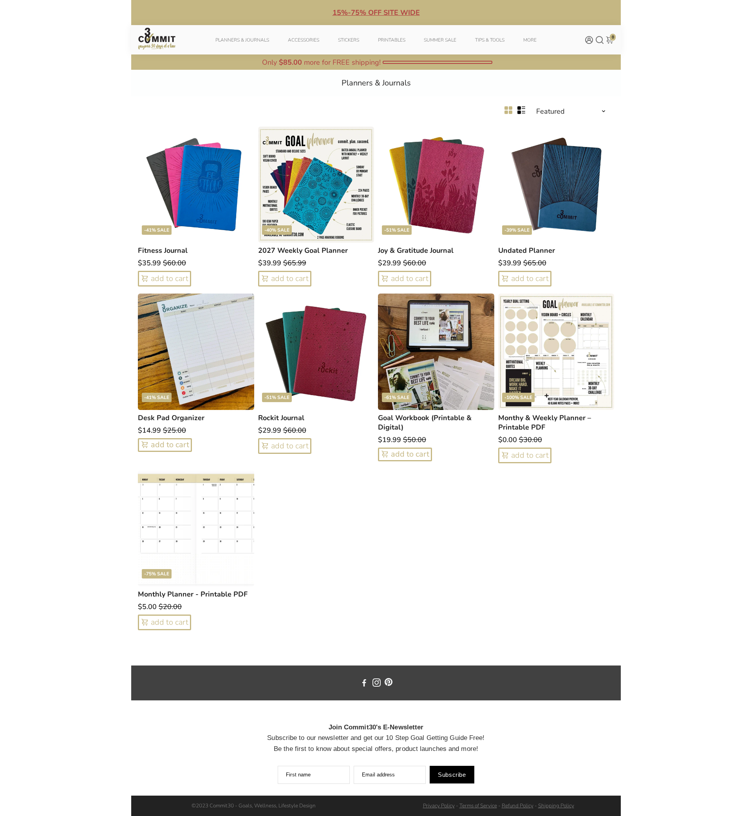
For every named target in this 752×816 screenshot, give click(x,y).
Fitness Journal (163, 250)
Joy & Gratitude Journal (416, 250)
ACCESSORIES (303, 40)
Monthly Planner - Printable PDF (193, 594)
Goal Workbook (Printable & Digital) (425, 422)
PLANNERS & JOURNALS (242, 40)
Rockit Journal (281, 418)
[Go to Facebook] (364, 684)
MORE (530, 40)
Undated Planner (526, 250)
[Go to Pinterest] (388, 684)
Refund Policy (517, 805)
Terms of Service (478, 805)
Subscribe (452, 774)
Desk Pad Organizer (171, 418)
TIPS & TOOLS (489, 40)
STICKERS (348, 40)
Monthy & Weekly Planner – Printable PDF (544, 422)
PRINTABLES (391, 40)
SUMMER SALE (440, 40)
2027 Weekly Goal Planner (303, 250)
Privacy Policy (439, 805)
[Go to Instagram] (376, 684)
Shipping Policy (556, 805)
